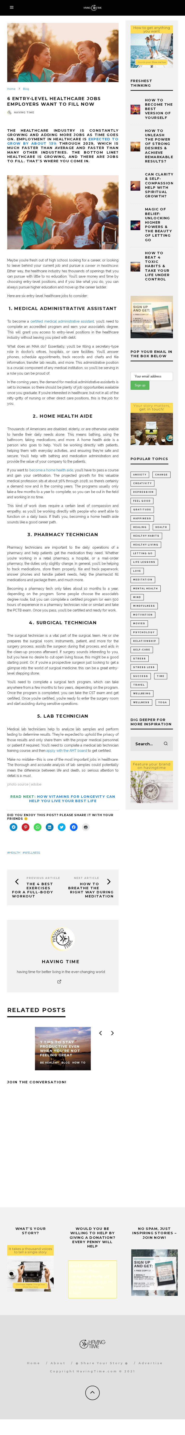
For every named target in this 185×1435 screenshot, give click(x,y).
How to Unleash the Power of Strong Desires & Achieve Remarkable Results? (159, 146)
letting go (143, 553)
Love (137, 571)
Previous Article (43, 878)
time (161, 676)
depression (143, 492)
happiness (142, 518)
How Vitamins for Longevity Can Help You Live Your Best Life (72, 798)
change (161, 475)
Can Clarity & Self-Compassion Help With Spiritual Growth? (159, 185)
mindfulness (144, 606)
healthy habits (146, 536)
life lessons (144, 562)
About (58, 1363)
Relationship (144, 641)
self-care (141, 650)
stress (139, 658)
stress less (144, 667)
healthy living (146, 545)
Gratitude (142, 509)
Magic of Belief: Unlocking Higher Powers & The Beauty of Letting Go (158, 224)
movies (139, 623)
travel (139, 685)
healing (140, 527)
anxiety (139, 475)
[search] (166, 744)
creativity (142, 483)
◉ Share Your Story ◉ (102, 1363)
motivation (143, 615)
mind (137, 597)
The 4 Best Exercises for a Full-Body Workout (32, 890)
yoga (162, 702)
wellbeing (142, 693)
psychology (144, 632)
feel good (142, 501)
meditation (142, 579)
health (14, 852)
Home (33, 1363)
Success (140, 676)
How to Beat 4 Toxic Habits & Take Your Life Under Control (157, 266)
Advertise (151, 1363)
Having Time (24, 112)
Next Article (86, 878)
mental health (145, 588)
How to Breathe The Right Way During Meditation (91, 890)
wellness (32, 852)
